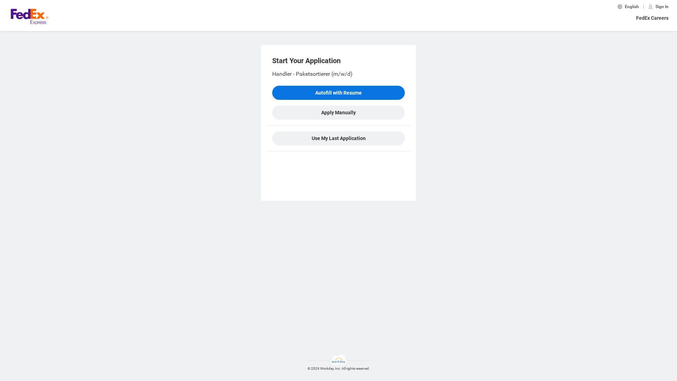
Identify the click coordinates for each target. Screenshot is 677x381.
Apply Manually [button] (338, 112)
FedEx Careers (652, 18)
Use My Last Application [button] (339, 138)
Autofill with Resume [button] (338, 93)
